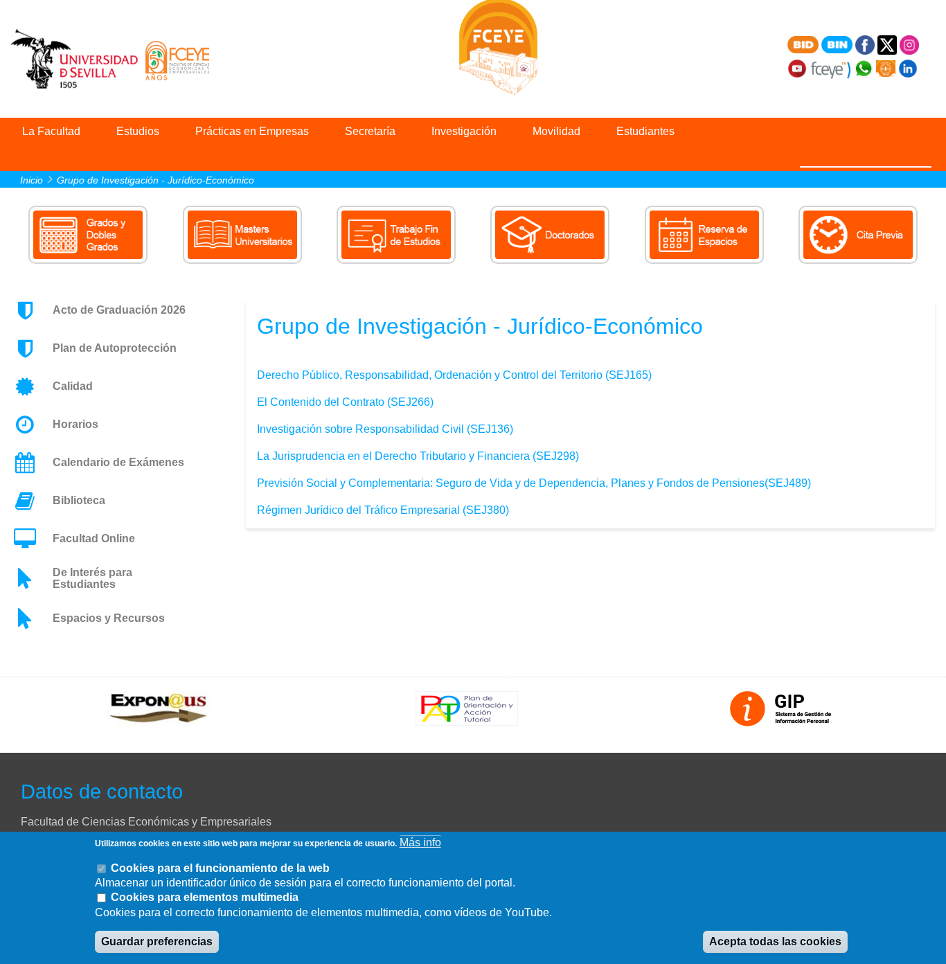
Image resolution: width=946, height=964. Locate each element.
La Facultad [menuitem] (51, 131)
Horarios (75, 424)
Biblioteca (79, 500)
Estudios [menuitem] (137, 131)
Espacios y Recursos (109, 618)
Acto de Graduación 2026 (119, 310)
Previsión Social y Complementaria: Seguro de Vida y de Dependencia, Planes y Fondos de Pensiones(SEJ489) (534, 483)
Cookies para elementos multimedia (204, 898)
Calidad (73, 386)
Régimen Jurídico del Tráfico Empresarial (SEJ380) (383, 510)
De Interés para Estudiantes (92, 578)
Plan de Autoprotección (115, 348)
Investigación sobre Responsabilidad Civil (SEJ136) (385, 429)
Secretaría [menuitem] (370, 131)
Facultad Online (94, 538)
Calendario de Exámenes (118, 462)
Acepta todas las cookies (775, 942)
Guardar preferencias (157, 942)
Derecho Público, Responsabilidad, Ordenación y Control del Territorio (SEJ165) (454, 375)
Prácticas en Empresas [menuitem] (252, 131)
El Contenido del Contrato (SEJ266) (345, 402)
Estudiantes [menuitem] (645, 131)
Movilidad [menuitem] (556, 131)
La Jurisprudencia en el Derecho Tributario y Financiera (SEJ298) (418, 456)
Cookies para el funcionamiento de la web (220, 868)
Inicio (31, 180)
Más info (420, 842)
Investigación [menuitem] (464, 131)
